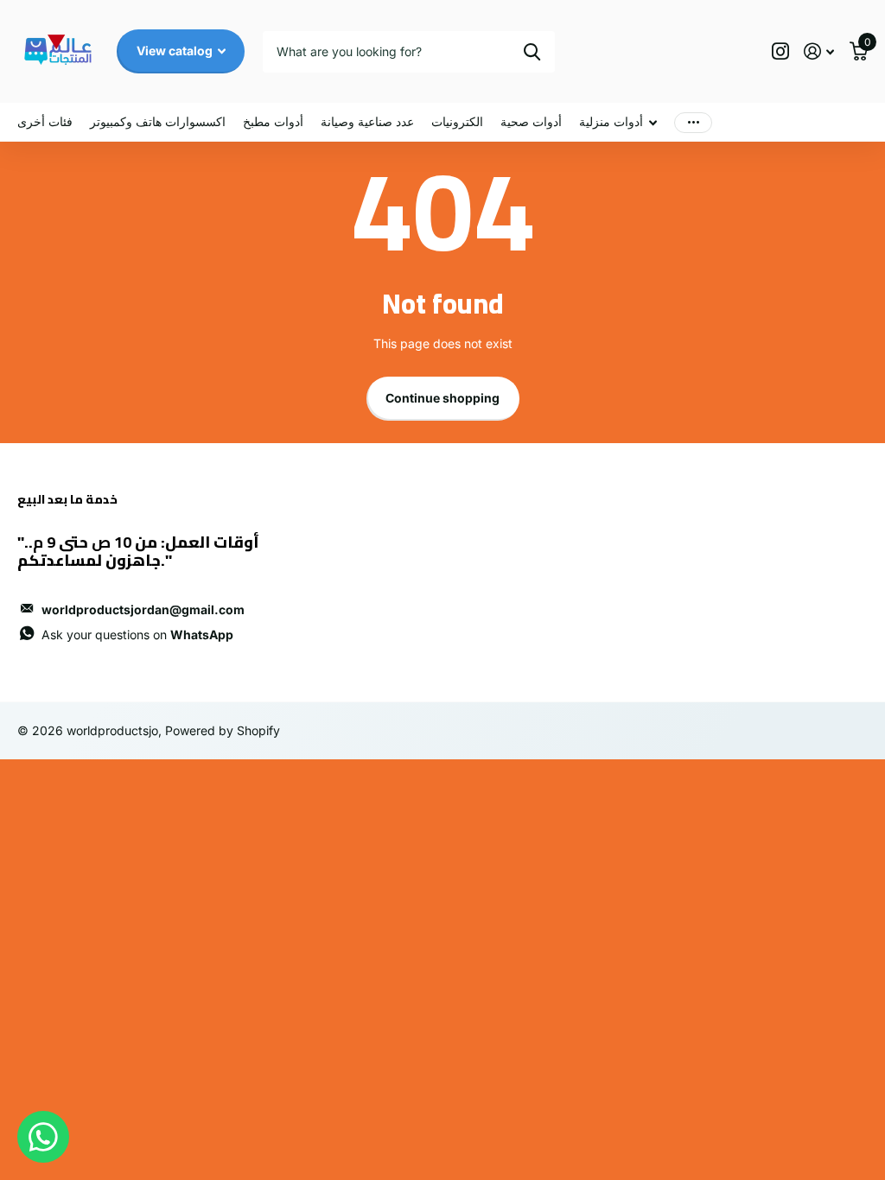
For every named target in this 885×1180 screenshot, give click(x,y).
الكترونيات (457, 121)
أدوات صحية (531, 121)
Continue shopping (442, 397)
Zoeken (532, 51)
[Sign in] (819, 51)
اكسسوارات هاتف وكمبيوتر (158, 121)
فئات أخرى (45, 121)
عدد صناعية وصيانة (367, 121)
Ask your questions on (137, 634)
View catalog (176, 50)
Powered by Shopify (222, 730)
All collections (618, 122)
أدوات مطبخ (273, 121)
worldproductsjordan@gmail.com (143, 609)
